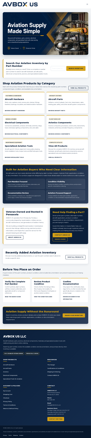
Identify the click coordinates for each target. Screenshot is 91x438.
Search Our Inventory (74, 315)
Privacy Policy (7, 401)
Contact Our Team (55, 419)
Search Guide (60, 239)
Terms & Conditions (9, 405)
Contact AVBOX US (62, 235)
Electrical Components (10, 375)
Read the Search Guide (13, 296)
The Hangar (51, 364)
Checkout (6, 398)
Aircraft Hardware (9, 364)
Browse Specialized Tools (14, 157)
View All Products (78, 88)
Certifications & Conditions (55, 368)
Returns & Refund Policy (10, 408)
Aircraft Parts (7, 368)
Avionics (6, 371)
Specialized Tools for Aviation (12, 379)
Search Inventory (76, 68)
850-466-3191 (51, 399)
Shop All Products (75, 257)
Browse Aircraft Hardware (15, 110)
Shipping (15, 435)
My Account (6, 391)
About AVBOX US (14, 237)
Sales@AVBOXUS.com (54, 405)
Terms (10, 435)
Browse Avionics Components (59, 134)
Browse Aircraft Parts (56, 110)
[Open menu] (87, 4)
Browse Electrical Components (16, 134)
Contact (21, 435)
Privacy (5, 435)
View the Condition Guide (43, 296)
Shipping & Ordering (53, 371)
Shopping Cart (7, 394)
